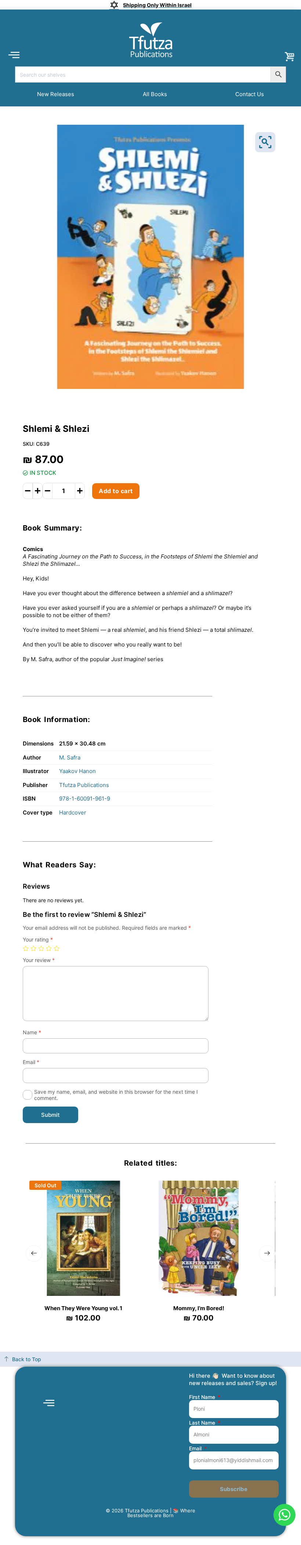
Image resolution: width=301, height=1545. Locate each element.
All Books (155, 94)
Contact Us (249, 94)
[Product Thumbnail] (265, 142)
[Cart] (289, 56)
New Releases (55, 94)
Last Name (203, 1423)
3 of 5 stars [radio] (41, 948)
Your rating (38, 939)
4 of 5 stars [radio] (49, 948)
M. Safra (69, 757)
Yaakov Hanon (77, 771)
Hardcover (72, 812)
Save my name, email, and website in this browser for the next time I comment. (116, 1095)
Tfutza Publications (84, 784)
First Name (203, 1397)
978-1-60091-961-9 (84, 798)
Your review (39, 960)
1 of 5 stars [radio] (26, 948)
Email (31, 1062)
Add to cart (116, 491)
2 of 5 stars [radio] (33, 948)
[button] (14, 54)
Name (32, 1032)
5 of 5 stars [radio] (56, 948)
